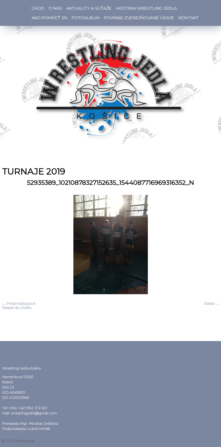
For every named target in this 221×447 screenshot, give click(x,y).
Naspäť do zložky (17, 308)
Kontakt (188, 17)
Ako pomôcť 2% (49, 17)
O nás (55, 8)
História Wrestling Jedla (146, 8)
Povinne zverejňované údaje (139, 17)
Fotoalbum (85, 17)
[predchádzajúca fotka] (9, 245)
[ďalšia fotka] (212, 245)
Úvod (38, 8)
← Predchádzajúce (18, 304)
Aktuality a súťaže (89, 8)
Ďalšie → (211, 304)
